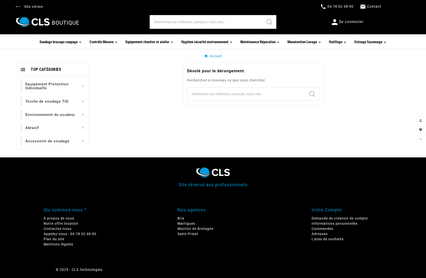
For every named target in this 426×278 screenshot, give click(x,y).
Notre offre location (61, 223)
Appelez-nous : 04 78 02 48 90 (70, 234)
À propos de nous (59, 218)
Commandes (322, 229)
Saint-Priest (188, 234)
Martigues (186, 223)
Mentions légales (58, 244)
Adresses (320, 234)
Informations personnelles (335, 223)
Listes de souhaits (328, 239)
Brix (181, 218)
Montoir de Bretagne (195, 229)
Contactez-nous (57, 229)
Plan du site (54, 239)
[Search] (269, 22)
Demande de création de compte (340, 218)
